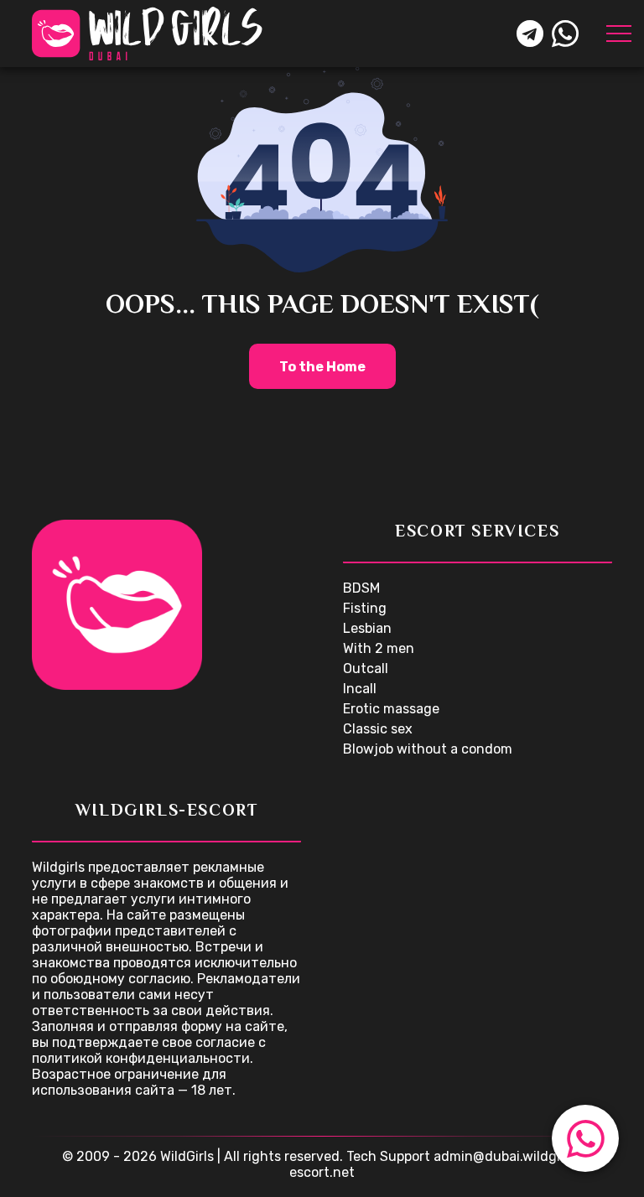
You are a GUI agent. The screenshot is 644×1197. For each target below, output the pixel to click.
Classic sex (378, 729)
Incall (360, 689)
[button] (585, 1138)
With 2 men (378, 648)
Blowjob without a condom (427, 749)
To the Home (322, 367)
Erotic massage (391, 709)
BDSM (361, 588)
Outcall (365, 668)
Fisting (365, 608)
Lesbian (367, 628)
